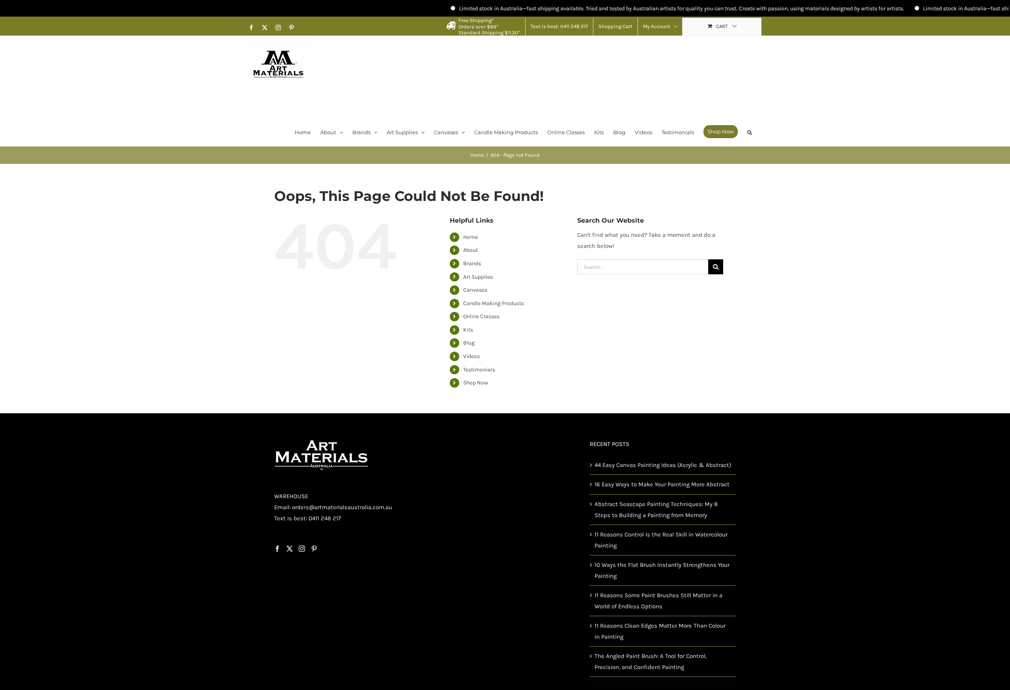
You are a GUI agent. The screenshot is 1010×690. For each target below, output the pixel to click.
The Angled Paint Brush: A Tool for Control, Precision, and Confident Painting (651, 661)
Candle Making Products (493, 303)
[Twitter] (289, 549)
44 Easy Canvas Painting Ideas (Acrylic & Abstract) (663, 465)
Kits (468, 329)
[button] (749, 132)
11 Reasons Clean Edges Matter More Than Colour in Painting (660, 631)
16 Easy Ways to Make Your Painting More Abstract (662, 484)
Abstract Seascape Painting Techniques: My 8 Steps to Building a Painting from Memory (656, 510)
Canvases (475, 290)
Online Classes (481, 316)
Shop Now (475, 382)
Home (470, 237)
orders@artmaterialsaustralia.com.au (342, 507)
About (470, 250)
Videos (471, 356)
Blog (469, 342)
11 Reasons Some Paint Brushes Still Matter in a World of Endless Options (658, 601)
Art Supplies (478, 277)
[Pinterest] (314, 549)
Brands (472, 263)
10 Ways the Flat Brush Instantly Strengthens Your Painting (662, 570)
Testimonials (479, 369)
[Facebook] (277, 549)
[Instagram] (302, 549)
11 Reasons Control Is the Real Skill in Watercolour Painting (661, 540)
